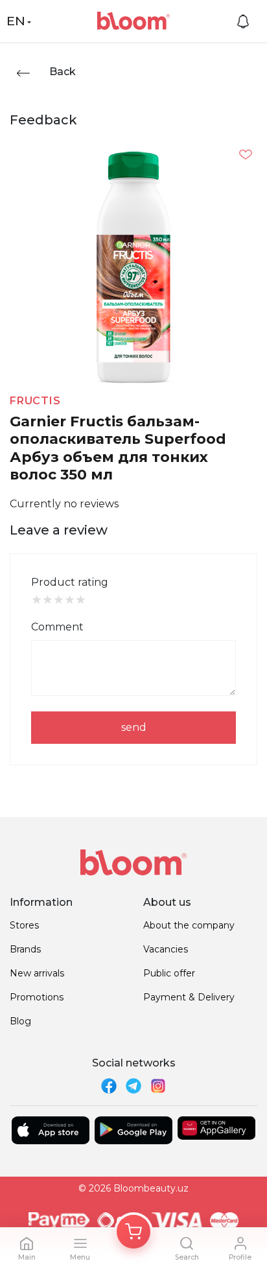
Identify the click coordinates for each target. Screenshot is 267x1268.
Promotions (37, 997)
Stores (24, 925)
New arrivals (37, 973)
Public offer (169, 973)
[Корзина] (133, 1232)
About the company (189, 925)
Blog (20, 1021)
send (133, 727)
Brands (25, 949)
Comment (57, 627)
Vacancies (165, 949)
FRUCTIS (35, 401)
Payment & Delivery (189, 997)
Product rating (69, 582)
